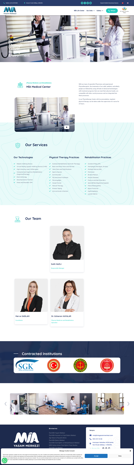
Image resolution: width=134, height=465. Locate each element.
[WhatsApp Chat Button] (4, 460)
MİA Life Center (79, 10)
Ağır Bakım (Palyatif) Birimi (57, 438)
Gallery (99, 10)
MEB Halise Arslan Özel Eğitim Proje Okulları (63, 445)
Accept (96, 456)
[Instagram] (85, 3)
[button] (130, 451)
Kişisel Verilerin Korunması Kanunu (109, 3)
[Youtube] (90, 3)
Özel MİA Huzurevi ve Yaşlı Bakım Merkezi (62, 435)
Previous (6, 404)
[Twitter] (88, 3)
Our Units (90, 10)
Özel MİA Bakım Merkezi (57, 440)
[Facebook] (82, 3)
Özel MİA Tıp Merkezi (56, 448)
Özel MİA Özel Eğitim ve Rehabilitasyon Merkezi (64, 443)
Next (128, 404)
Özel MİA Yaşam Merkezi (57, 433)
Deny (119, 456)
